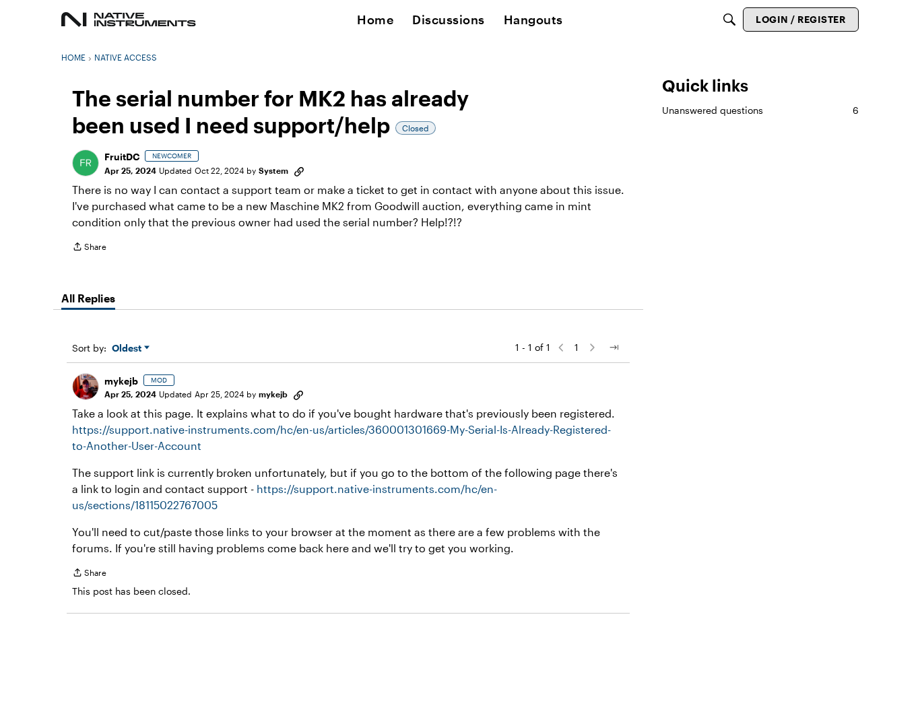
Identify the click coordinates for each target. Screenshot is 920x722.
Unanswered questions (760, 110)
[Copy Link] (299, 170)
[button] (85, 163)
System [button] (273, 170)
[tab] (88, 298)
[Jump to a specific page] (613, 347)
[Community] (128, 19)
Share (89, 248)
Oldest (128, 348)
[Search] (729, 19)
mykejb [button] (121, 381)
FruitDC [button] (121, 156)
